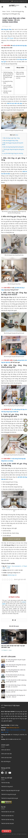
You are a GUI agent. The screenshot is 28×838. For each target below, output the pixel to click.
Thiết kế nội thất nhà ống (7, 819)
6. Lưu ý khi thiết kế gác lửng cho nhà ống (12, 153)
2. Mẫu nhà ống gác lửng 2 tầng (10, 140)
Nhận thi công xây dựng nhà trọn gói (10, 790)
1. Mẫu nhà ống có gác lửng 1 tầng (10, 138)
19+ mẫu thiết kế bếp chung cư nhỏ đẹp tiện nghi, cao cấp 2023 (16, 685)
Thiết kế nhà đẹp (5, 782)
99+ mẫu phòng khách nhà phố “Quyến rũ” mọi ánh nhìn (15, 660)
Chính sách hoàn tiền (6, 753)
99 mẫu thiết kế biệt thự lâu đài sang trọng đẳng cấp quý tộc (15, 675)
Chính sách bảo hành (6, 757)
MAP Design (10, 38)
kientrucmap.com (12, 575)
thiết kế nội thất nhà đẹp (14, 103)
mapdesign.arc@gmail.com (20, 1)
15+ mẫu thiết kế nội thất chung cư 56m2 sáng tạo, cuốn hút (16, 691)
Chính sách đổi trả (5, 749)
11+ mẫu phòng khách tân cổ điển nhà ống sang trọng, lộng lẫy (15, 670)
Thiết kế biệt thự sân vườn (7, 811)
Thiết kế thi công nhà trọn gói (8, 794)
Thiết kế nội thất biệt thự (7, 815)
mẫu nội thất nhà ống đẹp (20, 45)
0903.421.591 (5, 1)
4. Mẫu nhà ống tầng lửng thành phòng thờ (13, 147)
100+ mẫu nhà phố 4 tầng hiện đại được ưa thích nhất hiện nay (16, 665)
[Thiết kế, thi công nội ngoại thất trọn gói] (14, 5)
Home (3, 11)
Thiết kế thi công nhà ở (7, 786)
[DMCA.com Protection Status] (6, 802)
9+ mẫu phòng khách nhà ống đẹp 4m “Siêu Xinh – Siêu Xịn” (15, 696)
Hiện (17, 135)
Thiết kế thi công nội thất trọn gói (9, 798)
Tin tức (8, 11)
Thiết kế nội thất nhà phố (7, 823)
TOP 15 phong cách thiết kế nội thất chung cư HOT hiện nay (12, 646)
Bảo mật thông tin (5, 761)
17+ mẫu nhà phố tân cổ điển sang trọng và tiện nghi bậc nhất (16, 680)
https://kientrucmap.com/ (12, 727)
